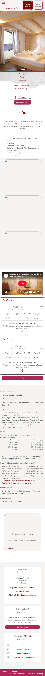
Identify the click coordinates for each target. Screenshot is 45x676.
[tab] (22, 300)
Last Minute (21, 83)
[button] (3, 41)
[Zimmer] (13, 8)
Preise (22, 77)
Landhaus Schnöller (9, 671)
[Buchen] (28, 5)
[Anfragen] (38, 5)
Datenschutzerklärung (17, 674)
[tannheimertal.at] (22, 653)
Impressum (31, 674)
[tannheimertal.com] (22, 649)
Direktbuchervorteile (21, 86)
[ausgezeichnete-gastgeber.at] (22, 657)
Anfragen (22, 378)
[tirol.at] (22, 645)
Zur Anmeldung (22, 627)
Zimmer (22, 74)
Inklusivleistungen (21, 89)
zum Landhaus (29, 588)
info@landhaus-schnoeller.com (25, 595)
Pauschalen (22, 80)
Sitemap (40, 674)
